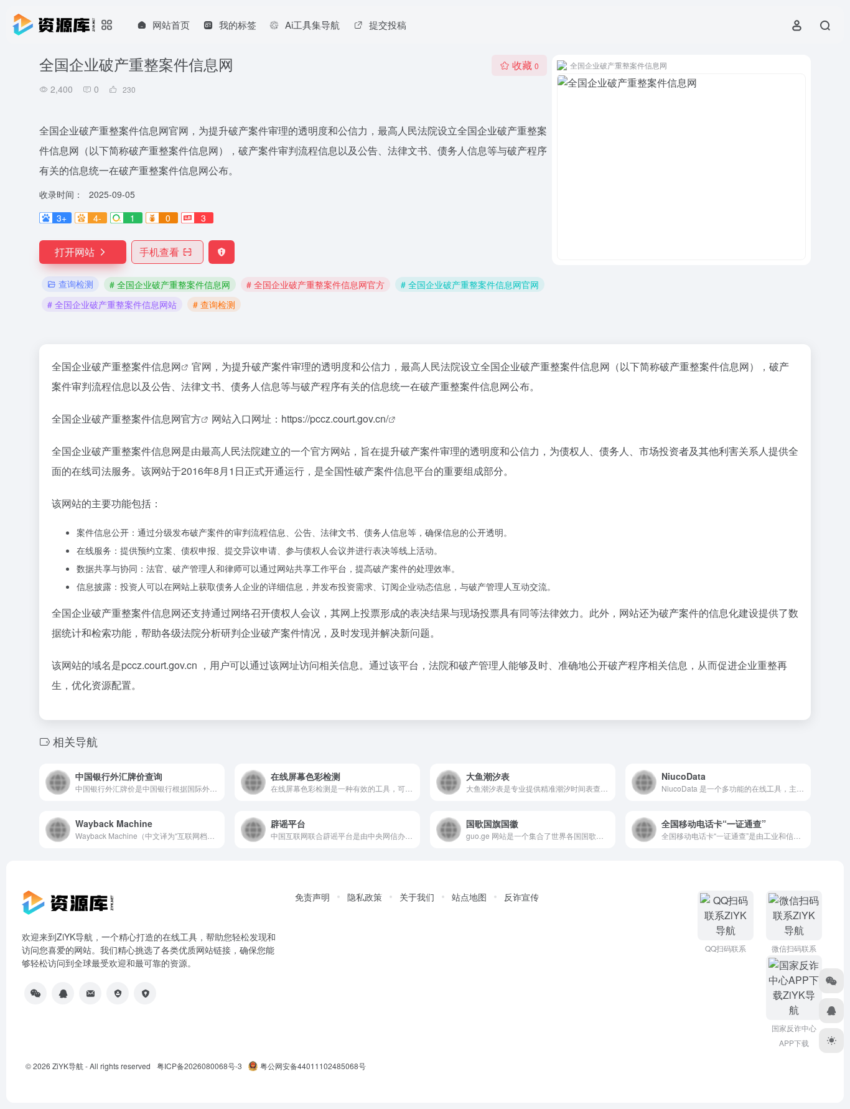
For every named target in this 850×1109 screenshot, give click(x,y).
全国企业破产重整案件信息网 (116, 366)
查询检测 (75, 284)
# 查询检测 (214, 304)
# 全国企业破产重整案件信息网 (170, 284)
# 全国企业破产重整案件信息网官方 (315, 284)
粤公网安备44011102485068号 (313, 1065)
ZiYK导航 (67, 1065)
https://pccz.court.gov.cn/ (334, 418)
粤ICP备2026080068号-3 (199, 1065)
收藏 (525, 65)
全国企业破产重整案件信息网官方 (126, 418)
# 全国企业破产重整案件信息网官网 (470, 284)
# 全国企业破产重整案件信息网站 (112, 304)
